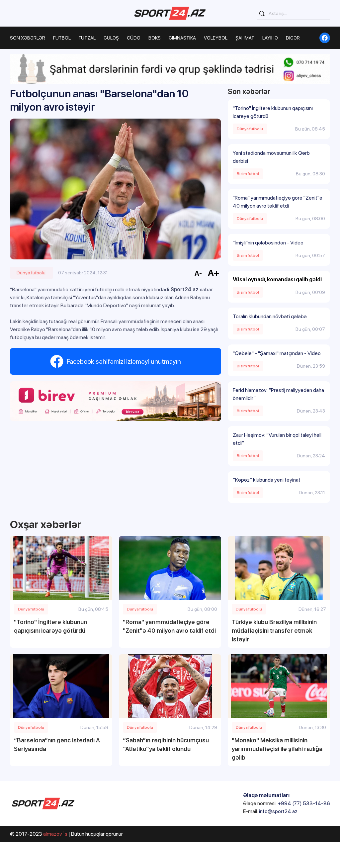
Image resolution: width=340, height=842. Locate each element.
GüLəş (111, 38)
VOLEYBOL (215, 38)
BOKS (154, 38)
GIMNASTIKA (182, 38)
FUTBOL (62, 38)
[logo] (170, 13)
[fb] (324, 38)
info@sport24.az (278, 811)
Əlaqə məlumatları (266, 795)
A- (198, 273)
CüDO (133, 38)
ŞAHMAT (244, 38)
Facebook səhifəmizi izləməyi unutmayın (124, 361)
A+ (213, 272)
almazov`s (55, 834)
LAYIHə (270, 38)
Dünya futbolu (31, 272)
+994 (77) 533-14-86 (304, 803)
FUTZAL (87, 38)
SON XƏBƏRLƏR (27, 38)
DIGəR (293, 38)
